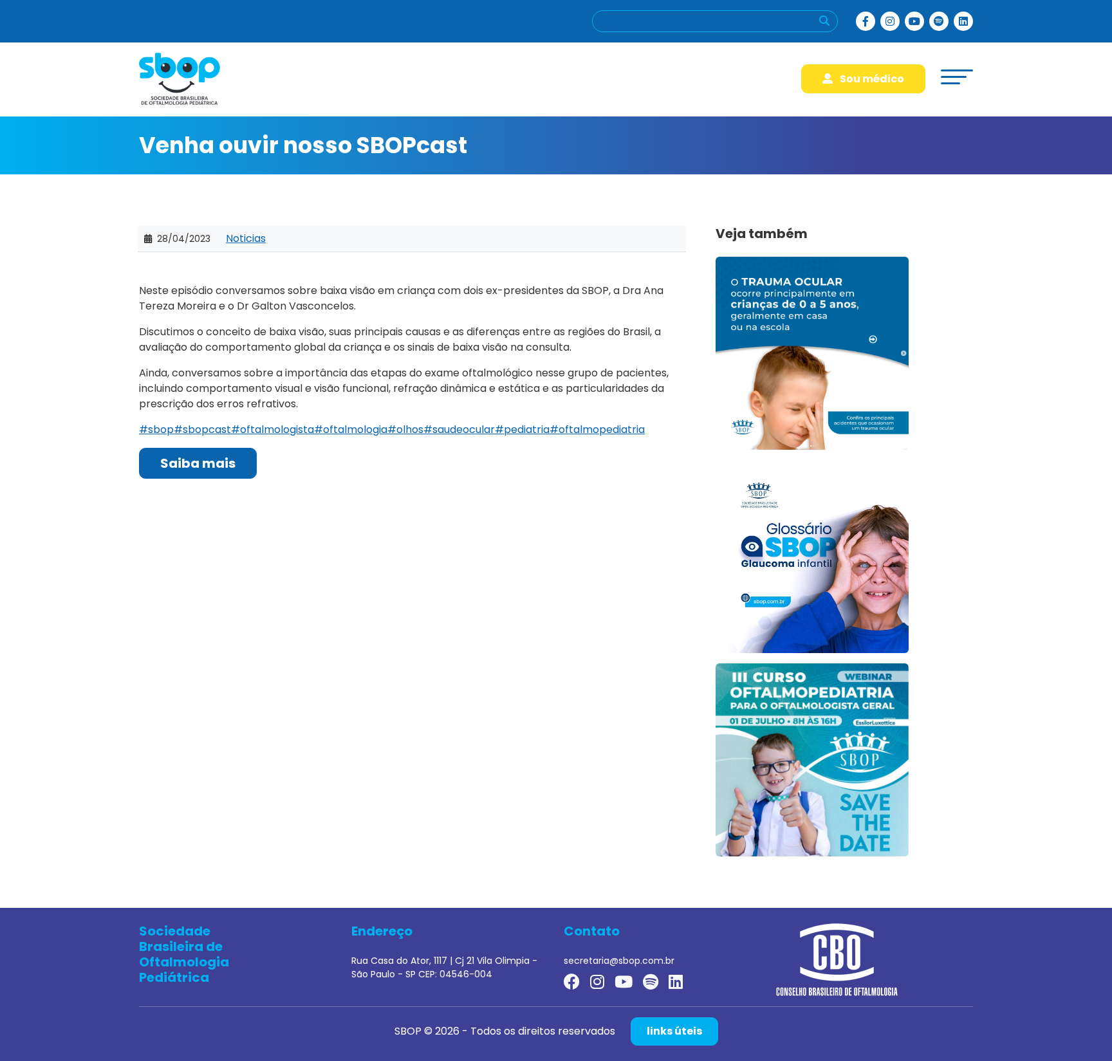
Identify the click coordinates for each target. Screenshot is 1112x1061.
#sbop (156, 429)
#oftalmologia (350, 429)
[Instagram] (890, 21)
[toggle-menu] (957, 76)
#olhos (405, 429)
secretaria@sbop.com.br (619, 960)
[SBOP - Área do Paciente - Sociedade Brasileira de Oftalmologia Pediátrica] (179, 78)
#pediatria (522, 429)
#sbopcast (202, 429)
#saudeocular (459, 429)
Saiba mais (198, 463)
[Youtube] (914, 21)
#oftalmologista (272, 429)
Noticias (246, 238)
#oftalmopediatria (597, 429)
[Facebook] (865, 21)
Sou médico (871, 78)
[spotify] (939, 21)
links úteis (674, 1031)
